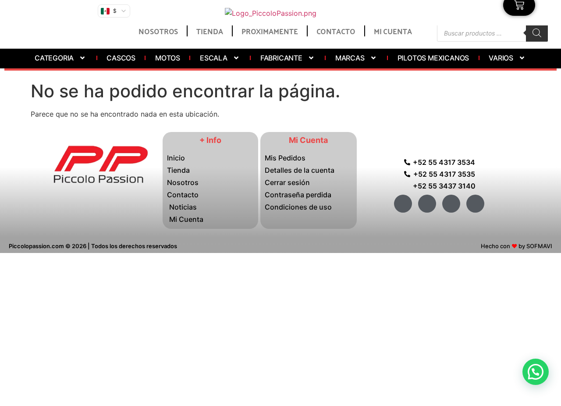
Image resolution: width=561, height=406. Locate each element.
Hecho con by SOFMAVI (516, 245)
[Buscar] (537, 33)
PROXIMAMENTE (269, 31)
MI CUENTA (393, 31)
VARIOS (501, 57)
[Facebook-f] (403, 204)
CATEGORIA (54, 57)
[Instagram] (451, 204)
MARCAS (350, 57)
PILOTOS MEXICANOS (433, 57)
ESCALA (213, 57)
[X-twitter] (427, 204)
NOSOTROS (158, 31)
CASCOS (121, 57)
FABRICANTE (281, 57)
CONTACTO (335, 31)
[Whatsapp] (475, 204)
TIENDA (209, 31)
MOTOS (167, 57)
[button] (535, 372)
